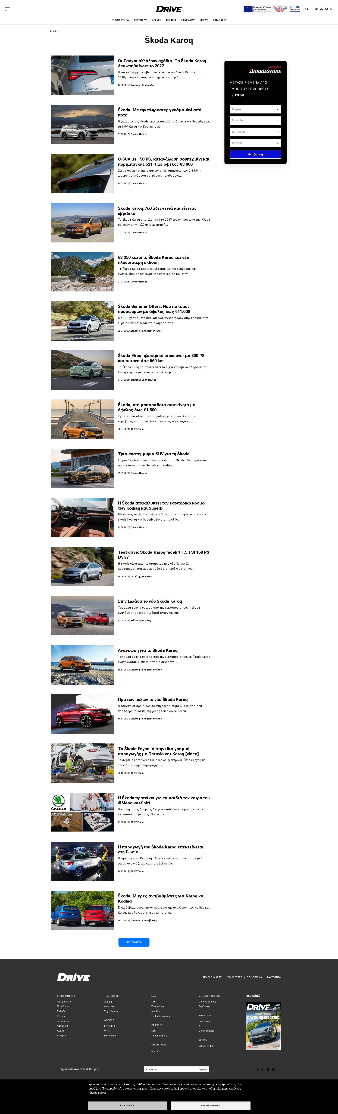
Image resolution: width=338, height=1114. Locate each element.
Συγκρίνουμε (111, 1011)
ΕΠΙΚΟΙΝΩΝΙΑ (255, 977)
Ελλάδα (61, 1011)
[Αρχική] (169, 9)
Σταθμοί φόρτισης (160, 1016)
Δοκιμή (108, 1001)
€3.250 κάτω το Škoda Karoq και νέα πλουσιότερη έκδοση (154, 260)
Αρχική (54, 31)
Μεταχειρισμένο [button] (210, 996)
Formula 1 (109, 1026)
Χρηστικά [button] (205, 1015)
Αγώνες (156, 20)
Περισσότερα (134, 942)
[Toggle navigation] (7, 9)
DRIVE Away (188, 20)
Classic (171, 20)
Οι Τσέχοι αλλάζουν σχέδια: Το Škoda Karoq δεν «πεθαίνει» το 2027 (162, 63)
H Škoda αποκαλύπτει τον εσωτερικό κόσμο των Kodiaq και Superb (161, 506)
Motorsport (110, 1035)
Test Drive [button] (111, 996)
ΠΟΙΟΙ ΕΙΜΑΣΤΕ (212, 977)
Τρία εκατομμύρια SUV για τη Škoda (154, 453)
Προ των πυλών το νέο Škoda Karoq (153, 699)
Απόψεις (61, 1035)
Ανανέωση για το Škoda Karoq (148, 650)
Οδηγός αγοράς (207, 1001)
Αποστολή (109, 1006)
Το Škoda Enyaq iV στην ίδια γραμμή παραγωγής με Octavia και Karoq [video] (158, 751)
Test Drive (140, 20)
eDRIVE (204, 20)
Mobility (155, 1011)
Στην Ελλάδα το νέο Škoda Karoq (150, 601)
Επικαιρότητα (120, 20)
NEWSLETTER (234, 977)
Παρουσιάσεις (159, 1035)
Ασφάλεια (62, 1025)
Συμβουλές (204, 1006)
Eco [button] (153, 996)
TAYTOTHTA (274, 977)
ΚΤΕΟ (202, 1026)
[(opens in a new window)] (312, 9)
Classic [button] (156, 1025)
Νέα (153, 1001)
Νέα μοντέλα (64, 1001)
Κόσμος (61, 1016)
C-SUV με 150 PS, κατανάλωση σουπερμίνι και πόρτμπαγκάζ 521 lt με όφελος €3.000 (164, 162)
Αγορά (60, 1030)
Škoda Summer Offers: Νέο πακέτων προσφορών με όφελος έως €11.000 (154, 309)
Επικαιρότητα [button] (66, 996)
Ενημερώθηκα (211, 1105)
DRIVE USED (220, 20)
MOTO (155, 1051)
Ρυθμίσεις (127, 1105)
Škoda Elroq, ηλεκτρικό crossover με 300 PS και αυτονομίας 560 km (161, 358)
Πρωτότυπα (63, 1006)
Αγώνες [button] (109, 1020)
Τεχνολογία (63, 1021)
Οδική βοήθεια (206, 1030)
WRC (107, 1030)
